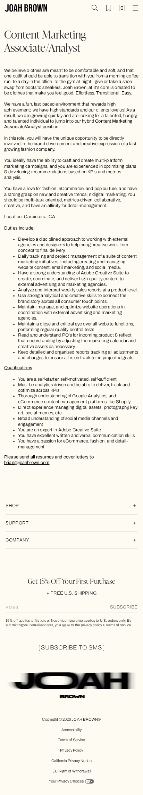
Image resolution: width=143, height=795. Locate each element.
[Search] (94, 8)
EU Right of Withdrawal (71, 771)
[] (71, 647)
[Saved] (108, 8)
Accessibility (71, 730)
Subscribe (123, 607)
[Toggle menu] (135, 8)
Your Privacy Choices (66, 781)
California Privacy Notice (71, 761)
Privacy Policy (71, 750)
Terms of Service (71, 740)
